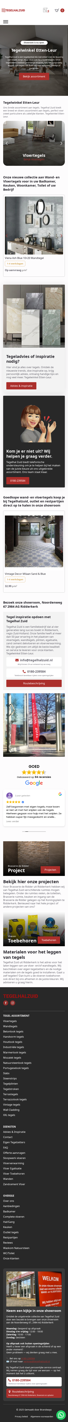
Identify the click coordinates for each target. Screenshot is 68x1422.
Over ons (8, 1201)
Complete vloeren (13, 1216)
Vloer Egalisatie (12, 1168)
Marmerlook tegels (14, 1052)
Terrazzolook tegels (15, 1099)
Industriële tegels (13, 1047)
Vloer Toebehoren (14, 1173)
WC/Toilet (9, 1253)
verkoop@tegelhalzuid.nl (37, 1361)
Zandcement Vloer (14, 1184)
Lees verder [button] (12, 821)
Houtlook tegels (12, 1042)
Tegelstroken (11, 1089)
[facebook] (5, 1002)
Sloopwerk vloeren (14, 1158)
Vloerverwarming (13, 1163)
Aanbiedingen (11, 1206)
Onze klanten (11, 1258)
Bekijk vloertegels (34, 159)
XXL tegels (9, 1115)
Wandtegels (10, 1026)
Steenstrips (10, 1078)
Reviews (8, 1242)
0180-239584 (28, 1358)
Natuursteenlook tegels (17, 1063)
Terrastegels (10, 1094)
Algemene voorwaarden (42, 1416)
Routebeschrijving (23, 1391)
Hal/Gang (9, 1222)
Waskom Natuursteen (16, 1248)
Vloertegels (10, 1021)
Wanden (8, 1179)
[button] (6, 143)
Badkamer (9, 1211)
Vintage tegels (11, 1104)
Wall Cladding (11, 1110)
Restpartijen (10, 1237)
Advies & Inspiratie (14, 1132)
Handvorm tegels (13, 1036)
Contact (7, 1137)
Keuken (7, 1227)
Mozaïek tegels (12, 1057)
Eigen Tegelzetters (14, 1142)
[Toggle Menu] (5, 21)
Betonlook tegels (13, 1031)
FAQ (5, 1147)
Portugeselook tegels (16, 1068)
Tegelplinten (10, 1083)
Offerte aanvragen (14, 1153)
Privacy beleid (21, 1416)
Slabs (6, 1073)
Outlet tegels (11, 1232)
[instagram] (12, 1002)
